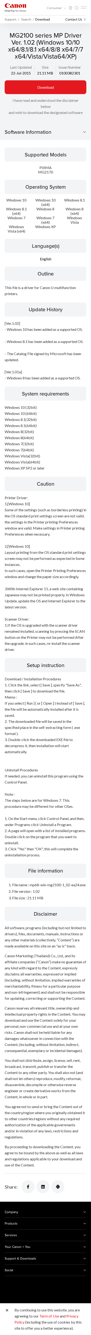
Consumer (55, 8)
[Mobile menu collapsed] (83, 7)
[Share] (28, 1186)
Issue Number (70, 67)
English (45, 259)
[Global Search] (76, 8)
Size (45, 67)
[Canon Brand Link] (15, 7)
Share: (11, 1187)
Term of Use (49, 1316)
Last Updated (21, 67)
